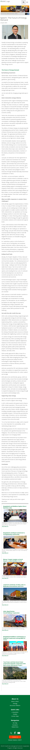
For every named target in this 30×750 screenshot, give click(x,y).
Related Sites (15, 727)
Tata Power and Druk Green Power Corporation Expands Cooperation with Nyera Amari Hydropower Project (14, 663)
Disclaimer (15, 725)
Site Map (15, 723)
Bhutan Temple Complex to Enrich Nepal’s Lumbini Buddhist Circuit (13, 560)
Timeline (15, 714)
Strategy (15, 703)
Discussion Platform (15, 705)
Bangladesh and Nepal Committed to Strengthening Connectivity (14, 533)
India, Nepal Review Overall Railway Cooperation (11, 612)
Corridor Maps (15, 716)
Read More (4, 526)
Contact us (15, 737)
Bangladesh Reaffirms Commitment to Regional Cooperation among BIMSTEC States (14, 638)
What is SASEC (15, 701)
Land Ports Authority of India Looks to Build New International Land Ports (14, 585)
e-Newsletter (15, 712)
